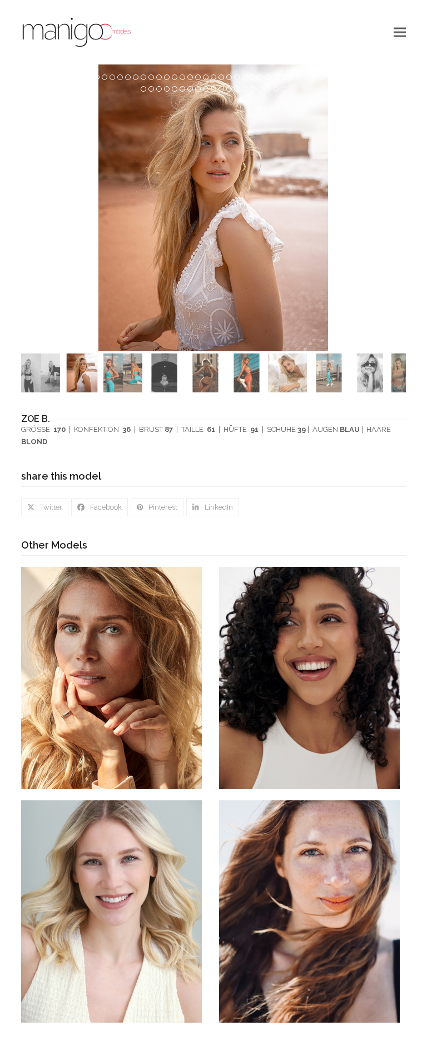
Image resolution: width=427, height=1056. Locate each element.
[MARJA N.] (111, 678)
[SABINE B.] (309, 911)
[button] (400, 32)
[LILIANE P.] (309, 678)
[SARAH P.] (111, 911)
